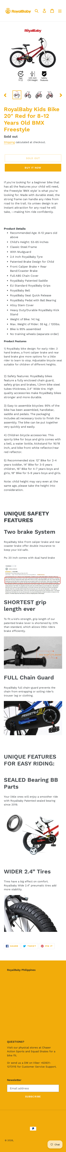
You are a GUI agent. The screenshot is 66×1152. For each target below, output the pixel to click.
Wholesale (14, 1025)
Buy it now (33, 167)
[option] (16, 95)
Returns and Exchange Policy (27, 1016)
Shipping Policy (17, 1006)
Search (12, 978)
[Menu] (60, 11)
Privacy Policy (16, 997)
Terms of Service (18, 987)
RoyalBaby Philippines (26, 1140)
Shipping (9, 142)
